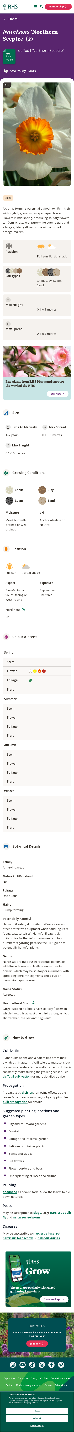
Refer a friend (61, 1385)
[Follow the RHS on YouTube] (22, 1365)
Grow (37, 1271)
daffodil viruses (49, 1238)
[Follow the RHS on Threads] (42, 1365)
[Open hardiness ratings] (23, 609)
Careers (48, 1385)
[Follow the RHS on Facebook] (51, 1365)
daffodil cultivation (17, 1076)
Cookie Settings (37, 1426)
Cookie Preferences (60, 1378)
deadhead (10, 1192)
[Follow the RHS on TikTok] (32, 1365)
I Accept (37, 1411)
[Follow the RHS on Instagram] (13, 1365)
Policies (9, 1385)
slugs (37, 1213)
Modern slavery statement (29, 1385)
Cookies (44, 1378)
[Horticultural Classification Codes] (33, 1002)
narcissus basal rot (47, 1233)
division (27, 1092)
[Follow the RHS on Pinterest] (61, 1365)
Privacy (34, 1378)
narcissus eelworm (26, 1217)
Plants (13, 19)
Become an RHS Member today (37, 1334)
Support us (9, 1378)
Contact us (23, 1378)
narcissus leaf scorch (18, 1238)
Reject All (37, 1418)
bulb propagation (15, 1102)
